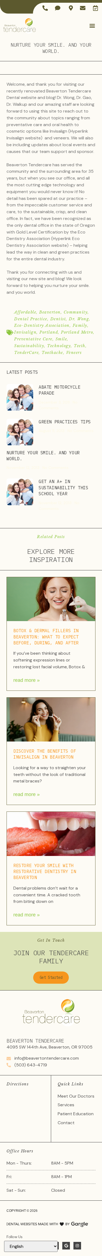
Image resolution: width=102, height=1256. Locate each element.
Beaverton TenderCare (35, 1041)
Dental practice (30, 319)
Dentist (58, 319)
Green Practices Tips (65, 421)
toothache (52, 352)
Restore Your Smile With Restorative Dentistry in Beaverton (44, 871)
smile (61, 339)
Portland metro (77, 332)
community (76, 312)
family (80, 325)
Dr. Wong (79, 319)
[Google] (66, 1245)
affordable (25, 312)
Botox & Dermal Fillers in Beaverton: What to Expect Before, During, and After (46, 636)
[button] (92, 25)
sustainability (29, 345)
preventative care (33, 339)
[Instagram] (77, 1245)
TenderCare (26, 352)
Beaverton (50, 312)
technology (59, 345)
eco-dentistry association (42, 325)
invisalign (25, 332)
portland (48, 332)
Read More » (26, 680)
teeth (79, 345)
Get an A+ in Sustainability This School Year (63, 487)
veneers (74, 352)
